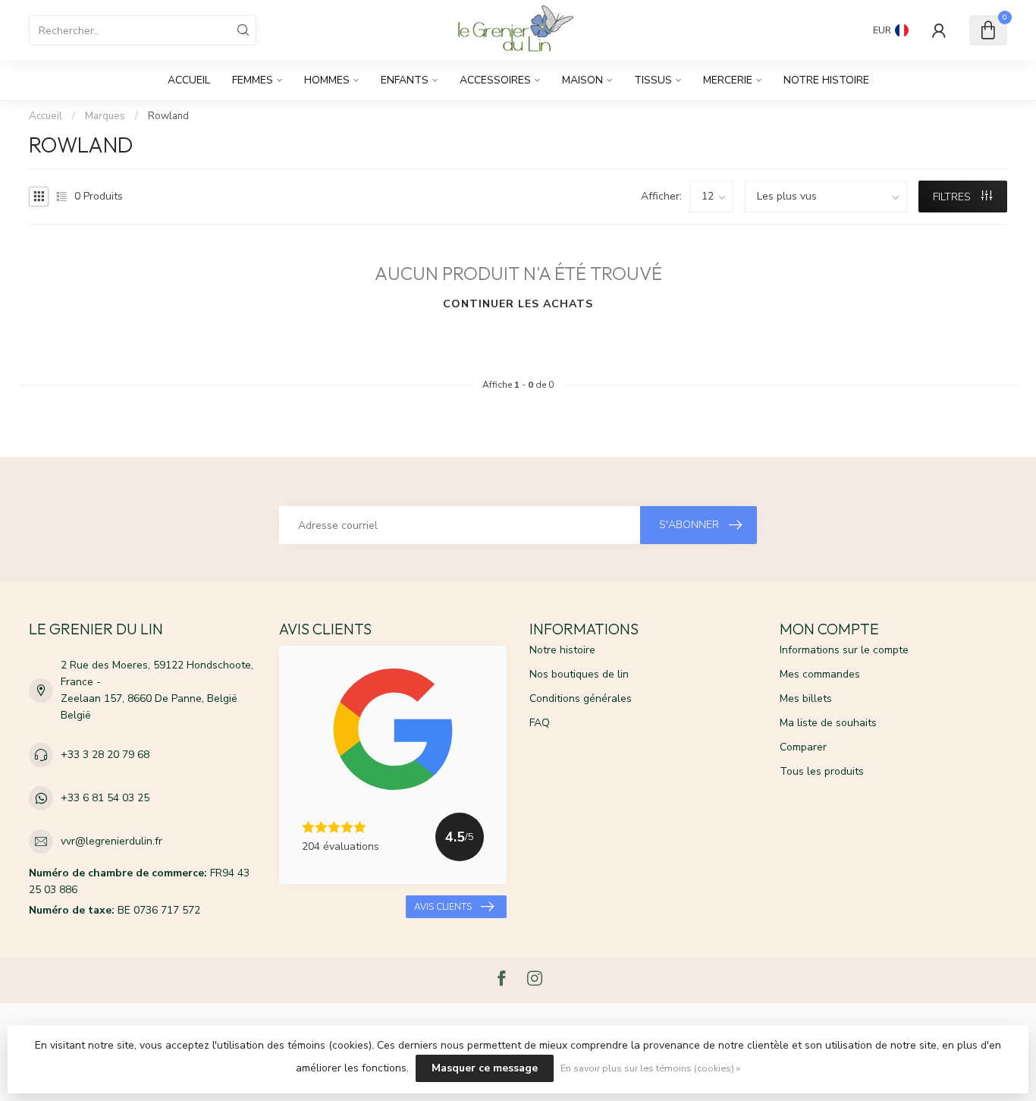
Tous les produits (822, 771)
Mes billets (806, 698)
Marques (105, 116)
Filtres (953, 197)
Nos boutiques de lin (579, 674)
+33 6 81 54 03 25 (105, 798)
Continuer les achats (518, 304)
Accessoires (495, 80)
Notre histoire (826, 80)
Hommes (327, 80)
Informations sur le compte (844, 650)
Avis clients (443, 907)
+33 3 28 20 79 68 (105, 754)
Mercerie (727, 80)
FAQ (539, 723)
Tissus (653, 80)
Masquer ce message (485, 1068)
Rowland (168, 116)
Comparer (803, 747)
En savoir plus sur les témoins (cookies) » (650, 1068)
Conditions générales (580, 698)
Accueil (189, 80)
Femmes (252, 80)
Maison (582, 80)
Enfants (405, 80)
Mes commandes (820, 674)
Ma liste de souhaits (828, 723)
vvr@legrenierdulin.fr (111, 841)
